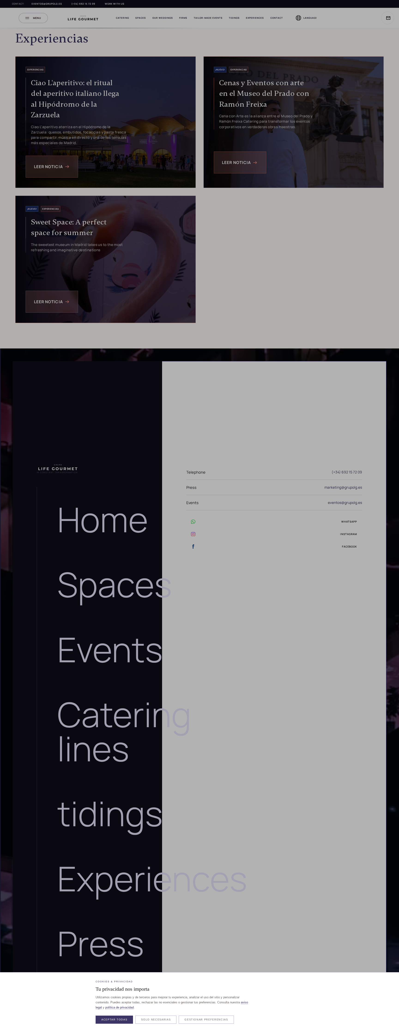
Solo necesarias (156, 1019)
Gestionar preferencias (206, 1019)
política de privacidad (119, 1007)
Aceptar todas (114, 1019)
